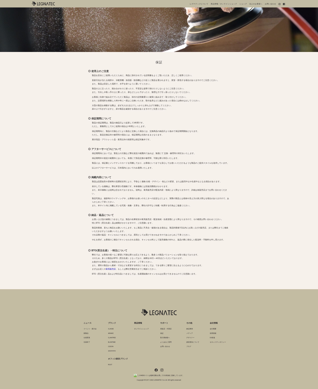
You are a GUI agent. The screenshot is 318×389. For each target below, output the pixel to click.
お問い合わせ (270, 3)
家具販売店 (111, 268)
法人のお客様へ (255, 3)
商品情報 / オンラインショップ (224, 3)
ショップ (243, 3)
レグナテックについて (199, 3)
